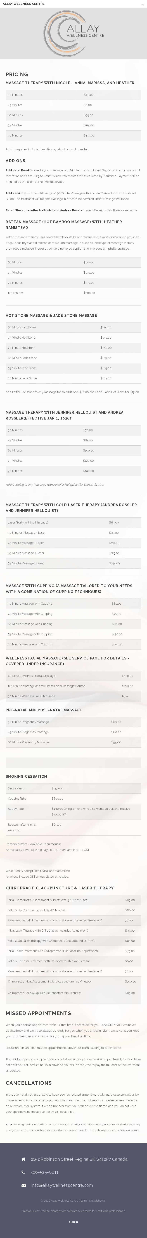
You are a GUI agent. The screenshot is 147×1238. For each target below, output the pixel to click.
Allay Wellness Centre (24, 4)
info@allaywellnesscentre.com (62, 1185)
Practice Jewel (30, 1210)
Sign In (73, 1222)
